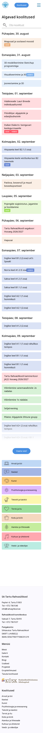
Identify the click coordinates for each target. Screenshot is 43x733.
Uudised (5, 663)
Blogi (4, 660)
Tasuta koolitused (10, 673)
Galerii (5, 653)
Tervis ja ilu (16, 508)
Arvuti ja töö (16, 463)
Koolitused (21, 5)
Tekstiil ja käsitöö (19, 499)
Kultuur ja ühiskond (20, 536)
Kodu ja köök (17, 517)
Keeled (14, 472)
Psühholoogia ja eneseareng (24, 490)
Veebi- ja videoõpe (19, 545)
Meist (4, 649)
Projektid (6, 667)
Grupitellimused (9, 670)
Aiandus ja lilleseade (20, 527)
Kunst (14, 480)
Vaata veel (21, 451)
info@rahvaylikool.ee (11, 608)
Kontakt (5, 656)
